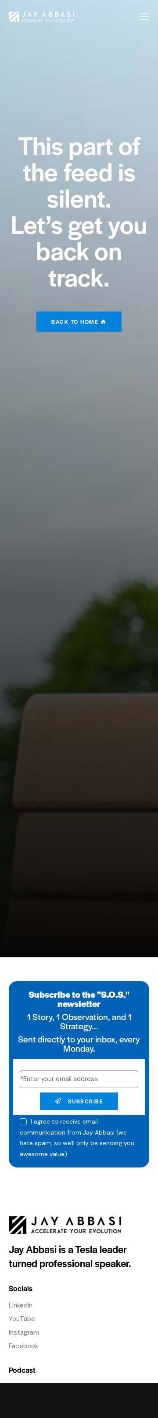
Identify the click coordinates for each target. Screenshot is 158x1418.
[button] (144, 16)
